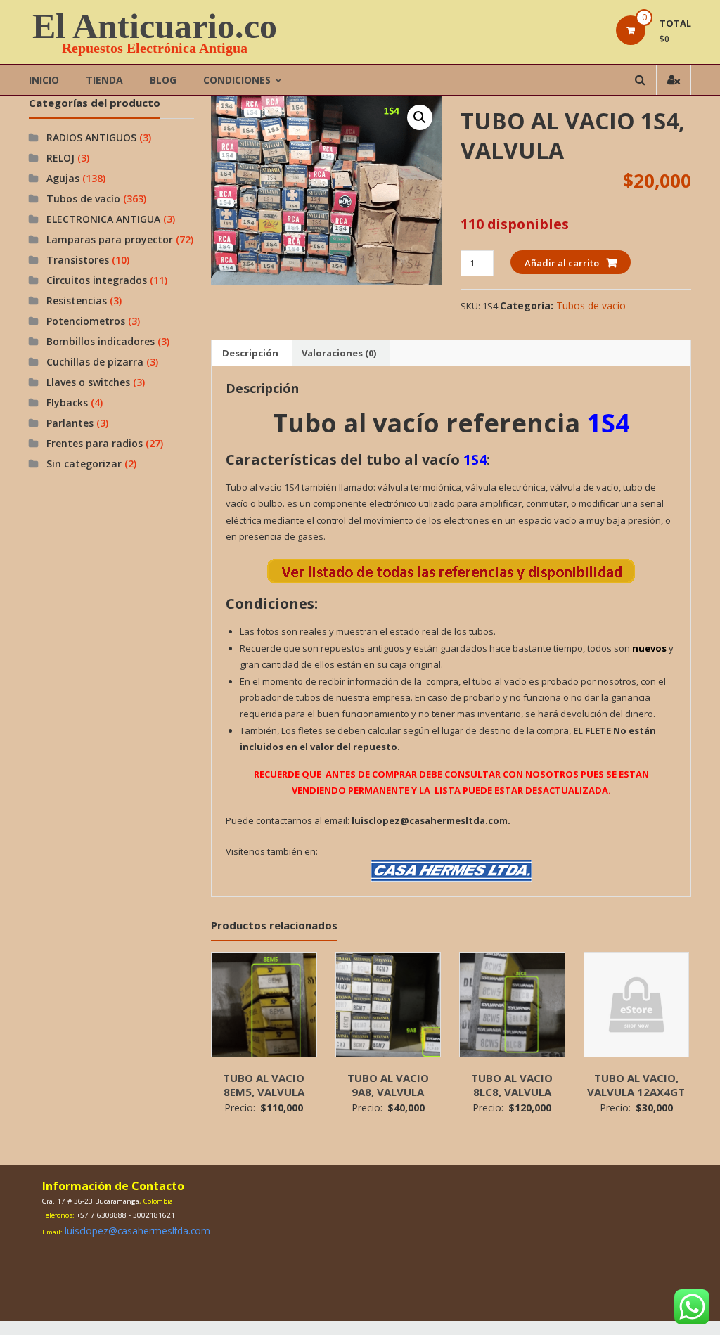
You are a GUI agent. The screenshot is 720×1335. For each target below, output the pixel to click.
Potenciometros (85, 321)
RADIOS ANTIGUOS (91, 137)
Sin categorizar (84, 463)
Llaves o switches (88, 382)
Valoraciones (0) (339, 353)
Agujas (62, 178)
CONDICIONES (237, 79)
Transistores (77, 259)
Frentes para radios (94, 443)
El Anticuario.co (154, 26)
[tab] (250, 353)
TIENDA (104, 79)
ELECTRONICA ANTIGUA (103, 219)
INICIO (44, 79)
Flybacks (67, 402)
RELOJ (60, 158)
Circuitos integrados (96, 280)
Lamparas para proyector (109, 239)
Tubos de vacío (591, 305)
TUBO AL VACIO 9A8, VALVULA (388, 1085)
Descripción (250, 353)
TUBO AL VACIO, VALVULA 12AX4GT (636, 1085)
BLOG (163, 79)
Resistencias (76, 300)
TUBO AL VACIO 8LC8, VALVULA (512, 1085)
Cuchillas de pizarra (94, 361)
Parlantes (70, 423)
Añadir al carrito (562, 263)
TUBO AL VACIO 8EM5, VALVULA (263, 1085)
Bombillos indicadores (100, 341)
